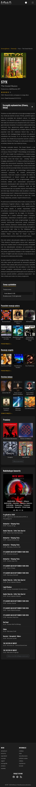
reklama (21, 761)
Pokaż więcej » (6, 344)
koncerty (3, 753)
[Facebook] (14, 777)
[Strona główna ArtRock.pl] (6, 3)
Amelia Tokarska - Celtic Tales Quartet (14, 531)
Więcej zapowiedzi (18, 461)
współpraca (22, 763)
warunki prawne (23, 756)
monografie (4, 763)
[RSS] (21, 777)
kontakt (21, 766)
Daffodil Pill (25, 457)
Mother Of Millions (25, 438)
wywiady (3, 768)
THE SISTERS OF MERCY (10, 643)
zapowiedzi (4, 756)
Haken (5, 629)
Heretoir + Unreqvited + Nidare (12, 636)
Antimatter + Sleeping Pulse (11, 524)
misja (20, 753)
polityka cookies (23, 758)
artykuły (3, 766)
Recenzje (13, 48)
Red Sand (5, 622)
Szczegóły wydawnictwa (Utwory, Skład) (15, 106)
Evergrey (10, 457)
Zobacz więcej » (6, 413)
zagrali (2, 761)
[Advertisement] (18, 25)
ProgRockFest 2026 (9, 515)
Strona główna (5, 48)
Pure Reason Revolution (10, 438)
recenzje (3, 758)
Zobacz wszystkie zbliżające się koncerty (18, 656)
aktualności (4, 751)
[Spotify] (17, 777)
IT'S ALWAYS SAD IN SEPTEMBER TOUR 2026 (16, 552)
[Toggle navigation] (32, 2)
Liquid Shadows (7, 587)
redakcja (21, 751)
